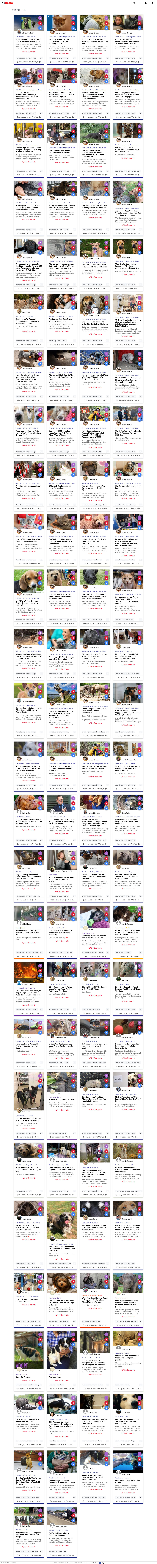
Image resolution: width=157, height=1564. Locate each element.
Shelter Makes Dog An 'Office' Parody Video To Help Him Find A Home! (128, 1099)
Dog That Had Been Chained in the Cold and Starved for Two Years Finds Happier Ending (94, 596)
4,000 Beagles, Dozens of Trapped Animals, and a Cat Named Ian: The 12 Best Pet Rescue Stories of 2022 (93, 434)
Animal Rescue (61, 33)
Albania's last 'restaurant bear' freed (28, 487)
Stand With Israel (28, 984)
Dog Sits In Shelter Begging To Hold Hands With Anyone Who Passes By (61, 932)
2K (129, 1325)
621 (96, 233)
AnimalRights (30, 620)
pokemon (38, 1321)
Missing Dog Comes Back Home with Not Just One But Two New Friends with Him (28, 656)
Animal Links (90, 933)
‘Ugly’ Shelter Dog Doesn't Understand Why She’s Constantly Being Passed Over (127, 266)
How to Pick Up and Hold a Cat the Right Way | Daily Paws (28, 540)
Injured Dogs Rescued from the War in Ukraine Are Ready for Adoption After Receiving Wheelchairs (61, 714)
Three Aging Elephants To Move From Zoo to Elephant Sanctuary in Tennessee (94, 711)
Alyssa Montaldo (28, 33)
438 (63, 62)
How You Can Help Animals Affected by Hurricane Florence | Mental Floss (128, 1169)
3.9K (30, 1325)
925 (129, 344)
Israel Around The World (27, 988)
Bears (34, 505)
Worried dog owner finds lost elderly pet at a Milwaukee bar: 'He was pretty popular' (127, 94)
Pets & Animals (20, 37)
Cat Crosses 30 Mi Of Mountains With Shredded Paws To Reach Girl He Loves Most (127, 41)
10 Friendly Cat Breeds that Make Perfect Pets (60, 487)
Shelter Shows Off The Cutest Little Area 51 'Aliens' (94, 988)
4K (63, 1445)
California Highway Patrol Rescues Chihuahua (59, 1534)
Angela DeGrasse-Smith (130, 760)
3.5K (96, 1445)
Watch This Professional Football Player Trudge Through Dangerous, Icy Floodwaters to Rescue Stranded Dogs (94, 822)
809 (129, 117)
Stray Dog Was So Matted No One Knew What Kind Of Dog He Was (28, 1169)
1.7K (96, 1137)
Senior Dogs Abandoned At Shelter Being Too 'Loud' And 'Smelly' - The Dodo (27, 1227)
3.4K (129, 1389)
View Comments (29, 52)
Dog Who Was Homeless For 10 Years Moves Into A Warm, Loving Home (127, 1421)
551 (30, 62)
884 (63, 677)
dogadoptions (30, 1321)
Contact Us (94, 1563)
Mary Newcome (61, 1037)
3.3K (129, 1501)
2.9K (30, 1501)
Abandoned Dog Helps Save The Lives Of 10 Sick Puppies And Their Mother (94, 1421)
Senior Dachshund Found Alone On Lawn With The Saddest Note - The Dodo (62, 1249)
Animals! (29, 817)
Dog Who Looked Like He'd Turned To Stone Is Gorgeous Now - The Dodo (127, 877)
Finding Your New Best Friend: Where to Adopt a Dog (61, 320)
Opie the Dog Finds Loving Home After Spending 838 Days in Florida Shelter (29, 710)
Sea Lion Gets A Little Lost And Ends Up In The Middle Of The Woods (28, 932)
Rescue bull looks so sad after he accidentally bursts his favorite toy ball (127, 1046)
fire (66, 1133)
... (41, 58)
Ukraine (66, 896)
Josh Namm (93, 868)
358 (63, 117)
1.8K (29, 1013)
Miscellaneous (86, 1295)
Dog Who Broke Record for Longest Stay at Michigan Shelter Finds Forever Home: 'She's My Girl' (93, 153)
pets (39, 1385)
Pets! (126, 1417)
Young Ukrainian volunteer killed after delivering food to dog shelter (61, 879)
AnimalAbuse (119, 620)
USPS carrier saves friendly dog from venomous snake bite (61, 151)
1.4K (63, 623)
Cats (67, 58)
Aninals (128, 840)
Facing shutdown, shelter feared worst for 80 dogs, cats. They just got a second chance (62, 207)
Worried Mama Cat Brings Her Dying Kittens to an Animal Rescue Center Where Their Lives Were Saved (94, 95)
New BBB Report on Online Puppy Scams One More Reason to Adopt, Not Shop (127, 713)
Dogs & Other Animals (99, 872)
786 (63, 456)
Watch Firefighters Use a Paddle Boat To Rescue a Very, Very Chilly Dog (128, 433)
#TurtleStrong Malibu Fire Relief (62, 1100)
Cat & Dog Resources (32, 1296)
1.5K (96, 956)
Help (88, 1563)
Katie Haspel (93, 1291)
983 (96, 736)
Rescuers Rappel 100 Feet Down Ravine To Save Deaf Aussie (95, 767)
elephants (134, 1321)
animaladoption (54, 1321)
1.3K (29, 789)
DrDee (91, 929)
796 (96, 509)
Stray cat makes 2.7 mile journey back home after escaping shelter (59, 41)
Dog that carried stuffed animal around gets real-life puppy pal (94, 206)
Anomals (29, 840)
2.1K (129, 1195)
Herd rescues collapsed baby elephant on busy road (27, 1420)
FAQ (84, 1563)
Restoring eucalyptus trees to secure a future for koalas (94, 937)
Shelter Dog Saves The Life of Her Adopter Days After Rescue (94, 266)
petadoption (33, 1385)
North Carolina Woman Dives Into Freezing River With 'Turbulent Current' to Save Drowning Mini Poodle (27, 378)
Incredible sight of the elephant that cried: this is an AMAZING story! (28, 1535)
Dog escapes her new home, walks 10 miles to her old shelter (95, 323)
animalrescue (86, 952)
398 (30, 175)
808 (29, 400)
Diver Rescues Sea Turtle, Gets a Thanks (127, 1482)
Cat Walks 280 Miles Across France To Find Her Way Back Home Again (60, 541)
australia (100, 952)
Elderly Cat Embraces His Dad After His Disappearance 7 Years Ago (95, 41)
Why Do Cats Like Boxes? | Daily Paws (127, 487)
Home (55, 1563)
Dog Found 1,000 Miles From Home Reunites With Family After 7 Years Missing (60, 433)
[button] (134, 3)
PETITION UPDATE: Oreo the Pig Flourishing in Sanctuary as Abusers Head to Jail (127, 380)
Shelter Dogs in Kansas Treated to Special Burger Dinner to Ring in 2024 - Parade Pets (28, 150)
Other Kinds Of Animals (132, 817)
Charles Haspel (94, 1037)
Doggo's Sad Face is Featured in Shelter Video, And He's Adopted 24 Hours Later (29, 821)
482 (63, 175)
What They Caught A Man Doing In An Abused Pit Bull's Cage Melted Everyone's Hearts (94, 1300)
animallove (52, 1441)
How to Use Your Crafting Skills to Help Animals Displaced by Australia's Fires (127, 932)
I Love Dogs (29, 316)
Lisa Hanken (126, 1413)
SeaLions (35, 952)
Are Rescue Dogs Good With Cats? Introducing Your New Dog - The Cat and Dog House (128, 213)
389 (129, 62)
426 (96, 62)
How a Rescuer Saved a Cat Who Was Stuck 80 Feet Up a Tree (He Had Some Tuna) (95, 377)
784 (129, 233)
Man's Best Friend (130, 1094)
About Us (69, 1563)
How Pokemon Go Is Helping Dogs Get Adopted (27, 1300)
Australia (128, 952)
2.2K (30, 1195)
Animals (28, 58)
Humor (18, 928)
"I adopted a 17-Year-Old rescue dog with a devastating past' (61, 658)
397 (129, 844)
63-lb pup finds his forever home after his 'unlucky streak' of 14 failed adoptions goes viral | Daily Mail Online (128, 323)
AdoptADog (52, 341)
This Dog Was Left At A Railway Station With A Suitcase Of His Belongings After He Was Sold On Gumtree (28, 1481)
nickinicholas (26, 924)
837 (30, 288)
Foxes (133, 840)
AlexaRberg (126, 980)
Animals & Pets (130, 1041)
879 (63, 956)
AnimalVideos (136, 1062)
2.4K (29, 1137)
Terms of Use (78, 1563)
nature (100, 1385)
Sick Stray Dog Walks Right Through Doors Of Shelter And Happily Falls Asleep (94, 1099)
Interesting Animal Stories (67, 37)
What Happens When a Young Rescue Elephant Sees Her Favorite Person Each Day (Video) (126, 1304)
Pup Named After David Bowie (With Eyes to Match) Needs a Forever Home (94, 1227)
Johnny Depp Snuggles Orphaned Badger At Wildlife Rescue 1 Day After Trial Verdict (62, 821)
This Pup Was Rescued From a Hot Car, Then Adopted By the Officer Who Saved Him (28, 768)
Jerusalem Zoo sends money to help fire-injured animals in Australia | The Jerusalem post (28, 993)
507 (96, 844)
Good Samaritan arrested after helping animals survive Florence (62, 1168)
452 (96, 175)
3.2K (129, 1267)
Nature (134, 171)
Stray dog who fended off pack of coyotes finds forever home (28, 40)
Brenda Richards (127, 924)
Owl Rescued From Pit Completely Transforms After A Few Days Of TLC (128, 150)
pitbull (98, 1321)
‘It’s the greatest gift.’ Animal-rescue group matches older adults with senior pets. (28, 207)
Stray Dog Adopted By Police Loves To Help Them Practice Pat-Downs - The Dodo (60, 989)
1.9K (129, 1137)
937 (63, 233)
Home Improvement (121, 928)
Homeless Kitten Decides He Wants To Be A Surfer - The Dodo (27, 1046)
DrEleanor (25, 1293)
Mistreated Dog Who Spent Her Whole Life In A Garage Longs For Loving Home (94, 656)
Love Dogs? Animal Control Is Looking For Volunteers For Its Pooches (94, 877)
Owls (138, 171)
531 (63, 344)
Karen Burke (26, 313)
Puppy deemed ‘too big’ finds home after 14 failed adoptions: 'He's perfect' (28, 433)
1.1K (63, 509)
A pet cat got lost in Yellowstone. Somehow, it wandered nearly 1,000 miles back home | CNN (27, 95)
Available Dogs (55, 1377)
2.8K (63, 1501)
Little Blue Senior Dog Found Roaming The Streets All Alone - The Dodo (128, 989)
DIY (129, 928)
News (133, 396)
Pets (104, 505)
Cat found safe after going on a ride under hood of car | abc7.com (94, 1046)
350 (30, 956)
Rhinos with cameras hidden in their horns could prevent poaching (127, 1358)
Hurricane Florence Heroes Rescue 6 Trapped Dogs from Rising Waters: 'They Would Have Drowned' (93, 1173)
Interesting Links (97, 1295)
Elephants (102, 732)
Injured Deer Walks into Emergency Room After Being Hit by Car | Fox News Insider (94, 1362)
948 (129, 288)
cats (132, 1191)
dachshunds (62, 1263)
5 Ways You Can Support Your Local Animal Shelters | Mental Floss (61, 1046)
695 (96, 344)
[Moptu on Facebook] (100, 1562)
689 (63, 1066)
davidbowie (101, 1263)
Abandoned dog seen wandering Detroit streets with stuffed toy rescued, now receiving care (62, 266)
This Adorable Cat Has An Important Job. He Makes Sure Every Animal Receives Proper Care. (61, 1425)
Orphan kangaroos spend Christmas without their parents (62, 1482)
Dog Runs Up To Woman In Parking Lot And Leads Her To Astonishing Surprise (27, 321)
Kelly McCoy (26, 813)
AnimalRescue (20, 58)
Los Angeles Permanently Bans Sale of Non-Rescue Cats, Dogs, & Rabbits (61, 1303)
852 (30, 344)
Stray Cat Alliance (23, 1377)
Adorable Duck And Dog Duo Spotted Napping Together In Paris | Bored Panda (93, 1477)
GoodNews (34, 341)
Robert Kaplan (126, 1091)
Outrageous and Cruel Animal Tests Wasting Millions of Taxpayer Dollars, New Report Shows (127, 600)
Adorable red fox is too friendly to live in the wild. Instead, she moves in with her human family (127, 1227)
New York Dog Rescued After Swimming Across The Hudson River (94, 488)
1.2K (30, 233)
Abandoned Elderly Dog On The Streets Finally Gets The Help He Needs (62, 377)
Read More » (28, 23)
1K (63, 288)
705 (96, 117)
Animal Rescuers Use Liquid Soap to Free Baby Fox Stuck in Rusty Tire (127, 821)
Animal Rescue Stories (99, 37)
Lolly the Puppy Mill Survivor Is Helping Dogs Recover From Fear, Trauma (94, 541)
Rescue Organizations (66, 316)
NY (71, 620)
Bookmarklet (62, 1563)
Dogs (34, 58)
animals (94, 952)
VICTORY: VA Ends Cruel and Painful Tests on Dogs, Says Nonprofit (27, 603)
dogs (136, 1191)
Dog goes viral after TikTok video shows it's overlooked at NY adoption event (61, 596)
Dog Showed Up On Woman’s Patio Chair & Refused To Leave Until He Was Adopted (28, 877)
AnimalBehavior (120, 505)
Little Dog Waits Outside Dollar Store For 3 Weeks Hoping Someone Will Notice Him (127, 656)
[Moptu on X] (103, 1562)
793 (129, 175)
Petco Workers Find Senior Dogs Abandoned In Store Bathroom (29, 1119)
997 (129, 456)
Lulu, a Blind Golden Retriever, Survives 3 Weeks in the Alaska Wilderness (61, 768)
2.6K (63, 1389)
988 (30, 623)
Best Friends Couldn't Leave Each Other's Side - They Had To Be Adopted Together (61, 94)
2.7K (30, 1555)
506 (30, 117)
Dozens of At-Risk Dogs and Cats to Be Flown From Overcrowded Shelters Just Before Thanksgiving (126, 542)
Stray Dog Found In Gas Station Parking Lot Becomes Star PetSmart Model (127, 768)
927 (96, 456)
